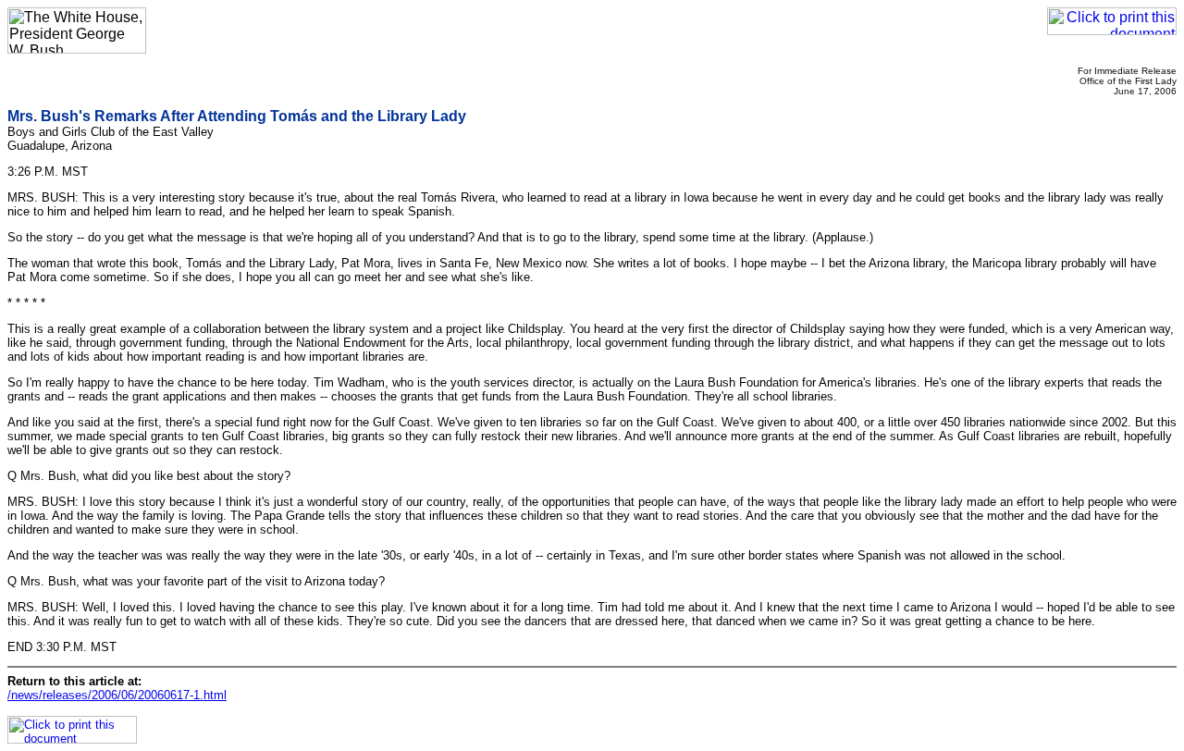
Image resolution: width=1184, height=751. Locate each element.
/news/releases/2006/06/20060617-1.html (117, 695)
